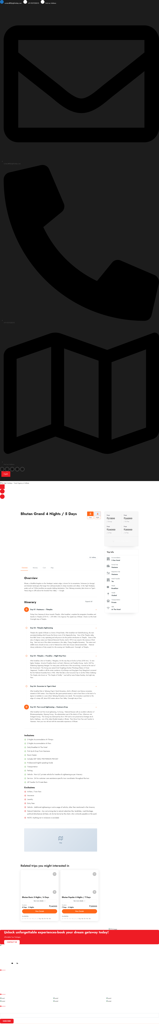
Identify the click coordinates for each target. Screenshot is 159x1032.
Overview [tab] (25, 568)
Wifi (113, 607)
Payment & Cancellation (9, 978)
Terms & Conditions (8, 982)
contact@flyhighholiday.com (13, 3)
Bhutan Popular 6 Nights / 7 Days (76, 897)
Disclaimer (4, 985)
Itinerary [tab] (35, 568)
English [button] (6, 474)
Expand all (88, 601)
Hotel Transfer (116, 579)
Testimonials (5, 989)
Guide (113, 593)
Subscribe (7, 1021)
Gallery (94, 557)
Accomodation (116, 558)
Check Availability (123, 541)
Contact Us (12, 942)
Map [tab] (52, 568)
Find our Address (50, 3)
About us (4, 974)
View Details (39, 911)
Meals (113, 586)
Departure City (116, 572)
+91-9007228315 (33, 3)
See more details (39, 901)
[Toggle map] (54, 892)
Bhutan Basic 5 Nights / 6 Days (35, 897)
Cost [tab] (44, 568)
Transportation (116, 600)
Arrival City (115, 565)
